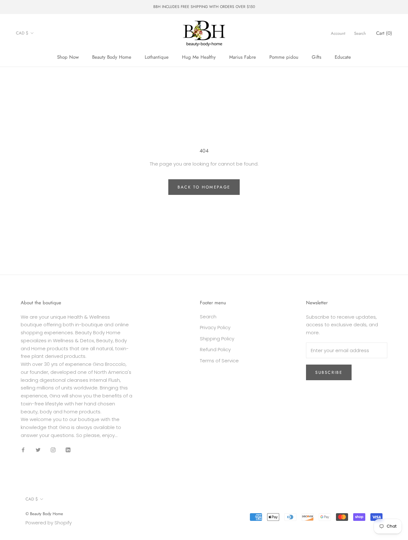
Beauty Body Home (111, 57)
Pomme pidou (283, 57)
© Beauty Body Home (44, 514)
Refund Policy (215, 349)
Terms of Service (219, 360)
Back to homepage (204, 187)
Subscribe (328, 372)
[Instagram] (53, 450)
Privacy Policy (215, 327)
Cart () (384, 32)
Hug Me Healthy (199, 57)
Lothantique (157, 57)
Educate (343, 57)
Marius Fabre (242, 57)
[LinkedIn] (68, 450)
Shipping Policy (217, 338)
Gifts (316, 57)
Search (360, 33)
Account (338, 33)
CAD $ (22, 33)
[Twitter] (38, 450)
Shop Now (68, 57)
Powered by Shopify (49, 522)
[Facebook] (23, 450)
